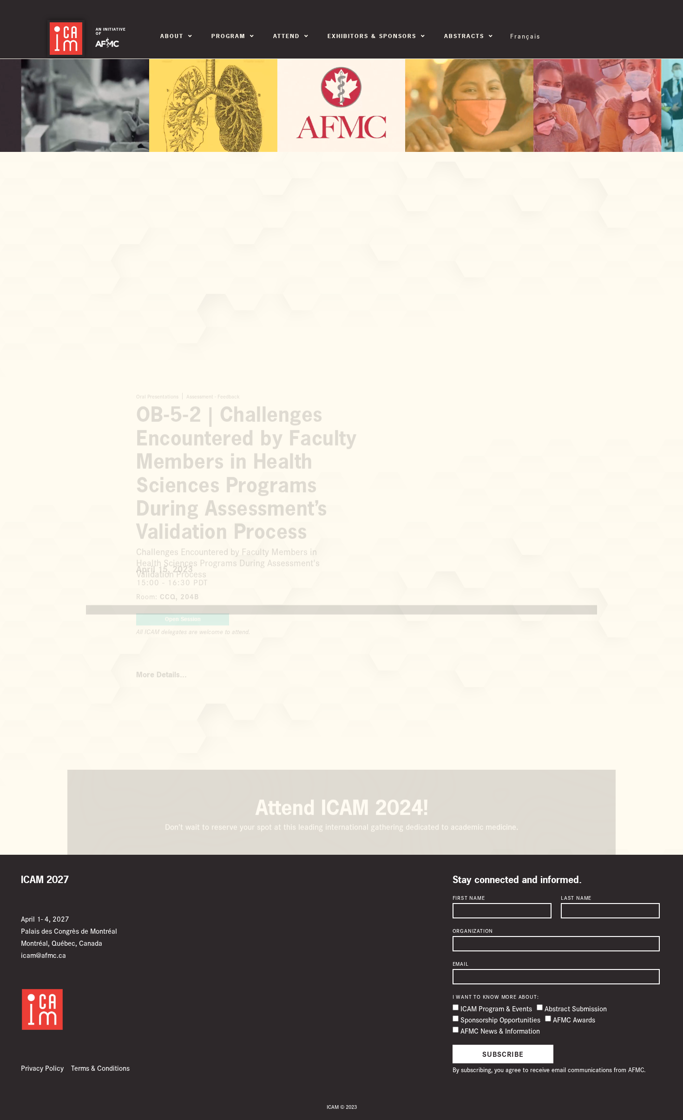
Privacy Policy (42, 1068)
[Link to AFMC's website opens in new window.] (107, 42)
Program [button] (228, 36)
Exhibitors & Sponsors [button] (372, 36)
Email (461, 964)
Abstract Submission (576, 1008)
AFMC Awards (574, 1019)
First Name (469, 898)
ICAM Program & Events (496, 1008)
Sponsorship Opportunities (500, 1019)
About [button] (172, 36)
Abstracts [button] (464, 36)
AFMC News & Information (500, 1030)
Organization (473, 931)
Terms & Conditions (100, 1068)
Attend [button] (286, 36)
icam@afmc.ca (43, 955)
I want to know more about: (496, 997)
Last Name (576, 898)
